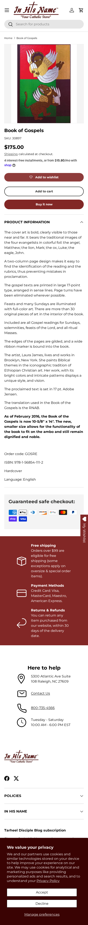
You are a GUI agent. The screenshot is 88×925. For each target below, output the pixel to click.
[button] (81, 10)
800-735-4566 (43, 708)
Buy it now (44, 204)
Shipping (11, 154)
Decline (41, 904)
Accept (42, 892)
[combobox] (44, 24)
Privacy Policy (48, 881)
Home (8, 38)
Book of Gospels (26, 38)
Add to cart (44, 191)
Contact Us (40, 693)
